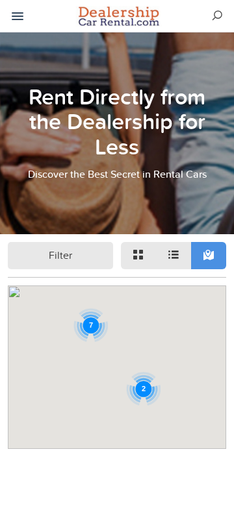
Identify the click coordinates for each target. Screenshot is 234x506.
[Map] (208, 255)
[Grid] (138, 255)
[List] (173, 255)
